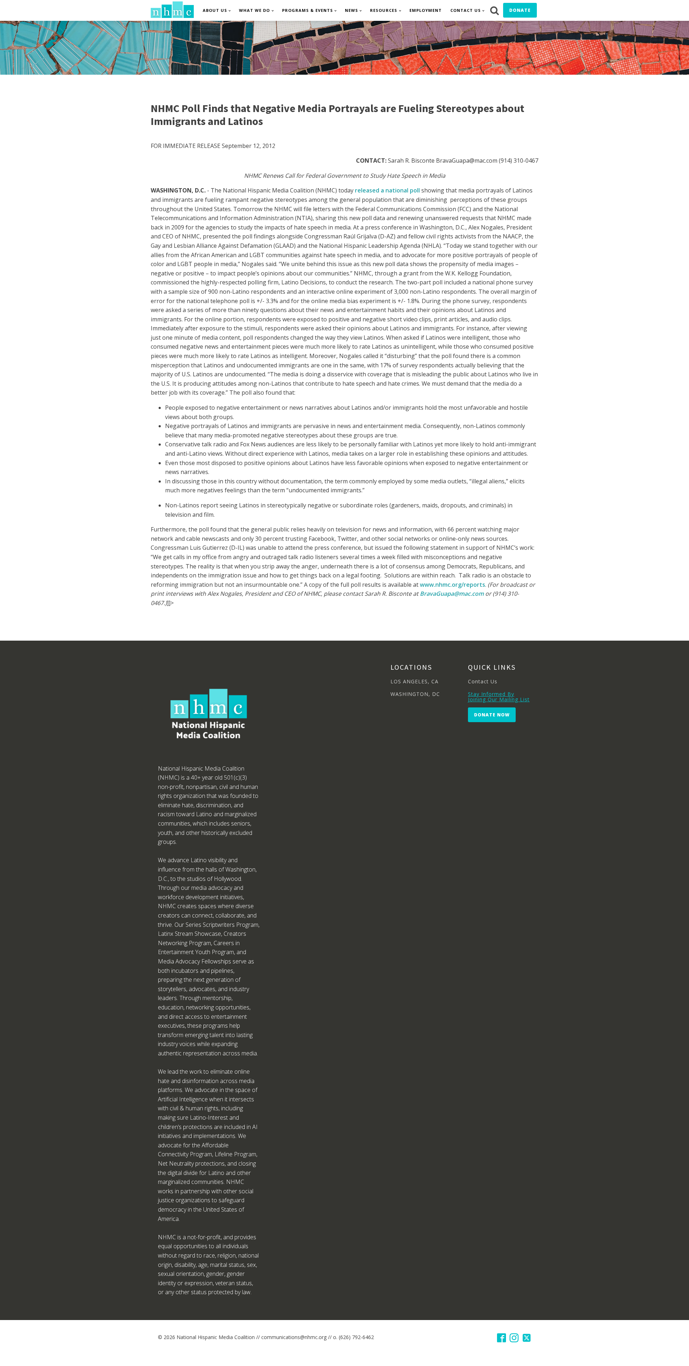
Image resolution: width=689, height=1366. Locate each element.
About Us (215, 10)
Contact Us (465, 10)
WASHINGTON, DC (415, 694)
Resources (383, 10)
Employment (425, 10)
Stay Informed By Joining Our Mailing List (499, 696)
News (351, 10)
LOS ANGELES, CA (414, 681)
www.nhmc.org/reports (452, 585)
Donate (520, 10)
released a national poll (388, 190)
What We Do (254, 10)
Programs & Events (307, 10)
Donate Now (492, 715)
